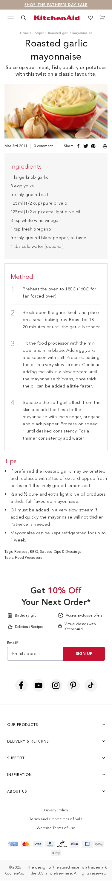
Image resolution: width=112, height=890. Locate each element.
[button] (102, 356)
